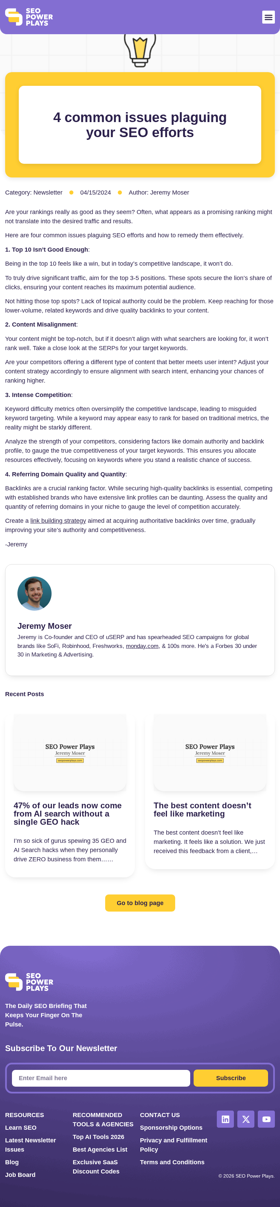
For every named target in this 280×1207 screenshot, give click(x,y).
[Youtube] (266, 1119)
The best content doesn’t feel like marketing (202, 809)
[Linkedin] (225, 1119)
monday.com (142, 646)
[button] (268, 17)
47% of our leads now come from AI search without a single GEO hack (68, 813)
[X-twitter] (245, 1119)
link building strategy (58, 520)
